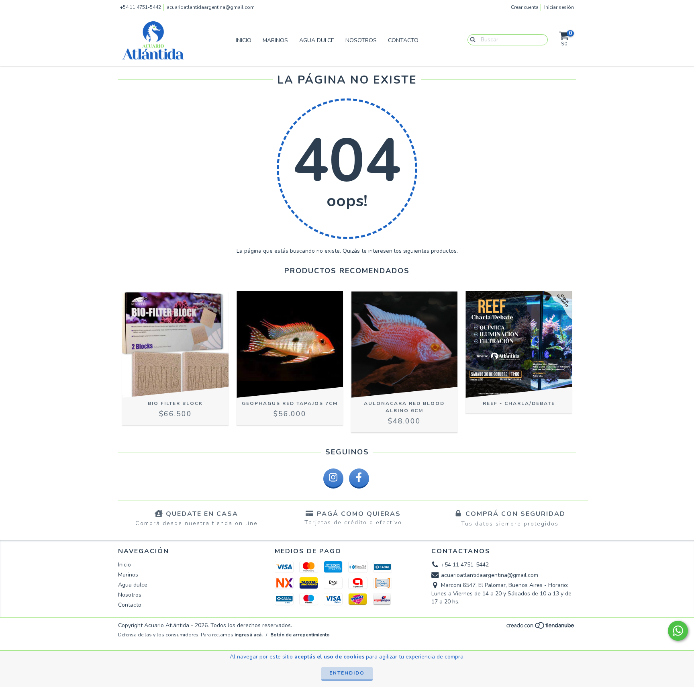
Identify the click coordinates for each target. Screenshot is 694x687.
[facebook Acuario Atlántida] (359, 478)
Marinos (275, 40)
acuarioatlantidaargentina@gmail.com (211, 7)
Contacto (403, 40)
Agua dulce (316, 40)
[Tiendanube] (541, 628)
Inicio (243, 40)
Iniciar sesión (559, 7)
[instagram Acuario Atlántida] (333, 478)
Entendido (347, 673)
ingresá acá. (249, 635)
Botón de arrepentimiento (300, 635)
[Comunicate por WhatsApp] (678, 631)
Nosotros (361, 40)
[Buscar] (470, 39)
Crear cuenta (525, 7)
